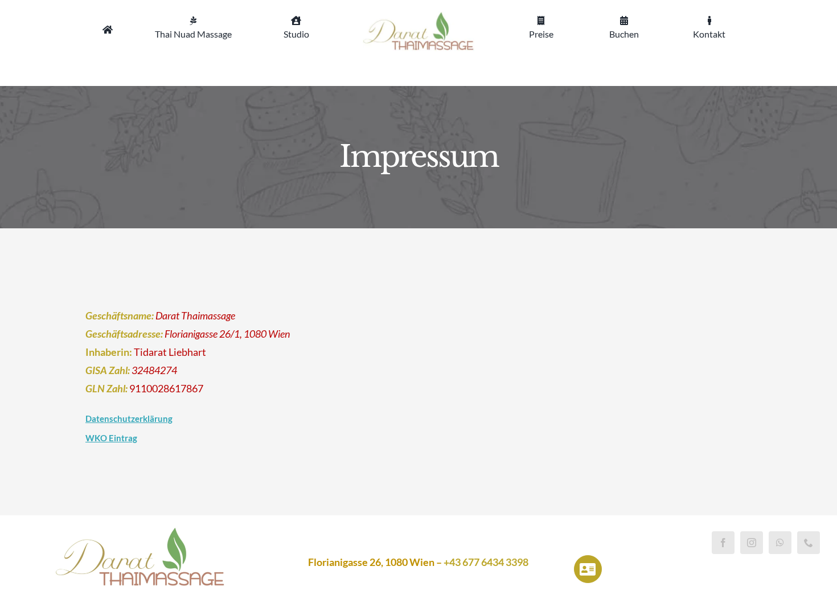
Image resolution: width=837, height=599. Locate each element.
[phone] (808, 542)
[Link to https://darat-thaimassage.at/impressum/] (588, 569)
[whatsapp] (780, 542)
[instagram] (751, 542)
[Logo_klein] (419, 16)
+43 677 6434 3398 (486, 562)
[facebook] (723, 542)
